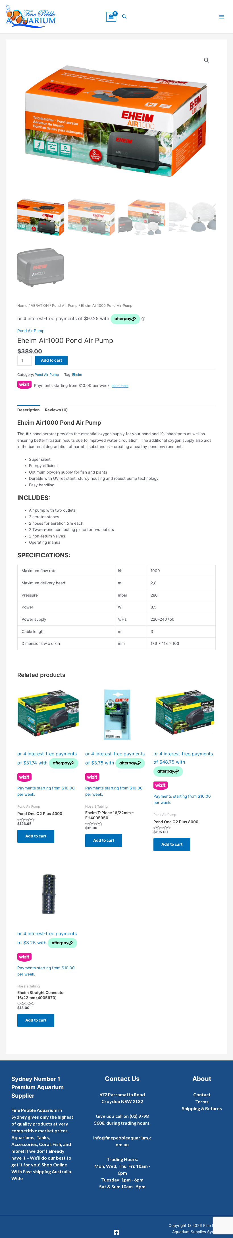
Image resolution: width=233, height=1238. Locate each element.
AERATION (40, 305)
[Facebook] (116, 1232)
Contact (202, 1094)
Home (22, 305)
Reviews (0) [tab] (56, 410)
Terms (202, 1101)
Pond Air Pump (65, 305)
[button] (124, 16)
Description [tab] (28, 410)
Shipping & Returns (202, 1108)
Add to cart (51, 360)
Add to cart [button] (35, 836)
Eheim (77, 374)
